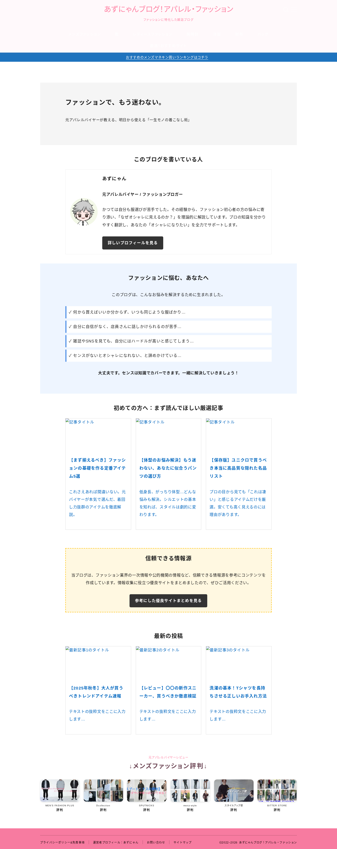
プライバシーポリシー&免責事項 (62, 842)
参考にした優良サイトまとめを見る (168, 601)
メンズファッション (84, 34)
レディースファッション (152, 34)
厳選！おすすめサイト (168, 46)
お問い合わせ (156, 842)
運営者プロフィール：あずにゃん (115, 842)
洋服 (217, 34)
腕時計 (193, 34)
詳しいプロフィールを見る (133, 243)
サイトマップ (183, 842)
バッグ (262, 34)
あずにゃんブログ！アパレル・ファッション (168, 9)
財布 (239, 34)
